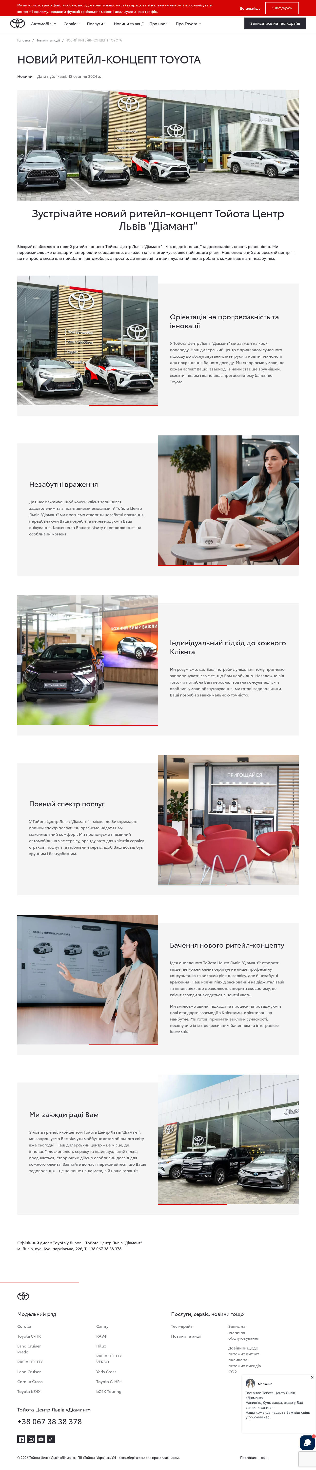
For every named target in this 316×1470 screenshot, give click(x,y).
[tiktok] (51, 1439)
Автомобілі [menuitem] (42, 23)
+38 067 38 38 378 (49, 1421)
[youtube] (41, 1439)
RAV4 (101, 1336)
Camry (102, 1326)
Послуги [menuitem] (95, 23)
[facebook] (21, 1439)
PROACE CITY (30, 1361)
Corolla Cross (30, 1381)
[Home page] (17, 23)
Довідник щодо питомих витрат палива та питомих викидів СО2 (244, 1359)
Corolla (24, 1326)
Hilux (101, 1345)
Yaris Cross (106, 1371)
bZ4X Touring (108, 1391)
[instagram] (31, 1439)
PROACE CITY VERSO (109, 1358)
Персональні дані (253, 1457)
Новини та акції (186, 1336)
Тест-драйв (182, 1326)
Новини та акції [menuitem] (128, 23)
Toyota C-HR (29, 1336)
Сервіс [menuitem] (69, 23)
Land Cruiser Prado (29, 1348)
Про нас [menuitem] (157, 23)
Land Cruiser (29, 1371)
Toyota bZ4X (29, 1391)
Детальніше (250, 8)
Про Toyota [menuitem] (186, 23)
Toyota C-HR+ (109, 1381)
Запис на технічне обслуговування (243, 1332)
